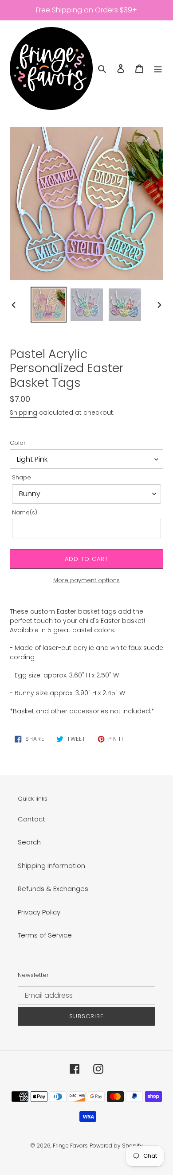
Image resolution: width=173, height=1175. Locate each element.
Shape (21, 477)
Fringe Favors (70, 1145)
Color (18, 443)
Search (29, 842)
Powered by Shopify (116, 1145)
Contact (31, 819)
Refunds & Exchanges (53, 888)
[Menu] (158, 68)
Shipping (23, 412)
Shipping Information (51, 865)
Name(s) (24, 512)
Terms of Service (45, 935)
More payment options (86, 580)
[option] (49, 304)
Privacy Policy (39, 912)
